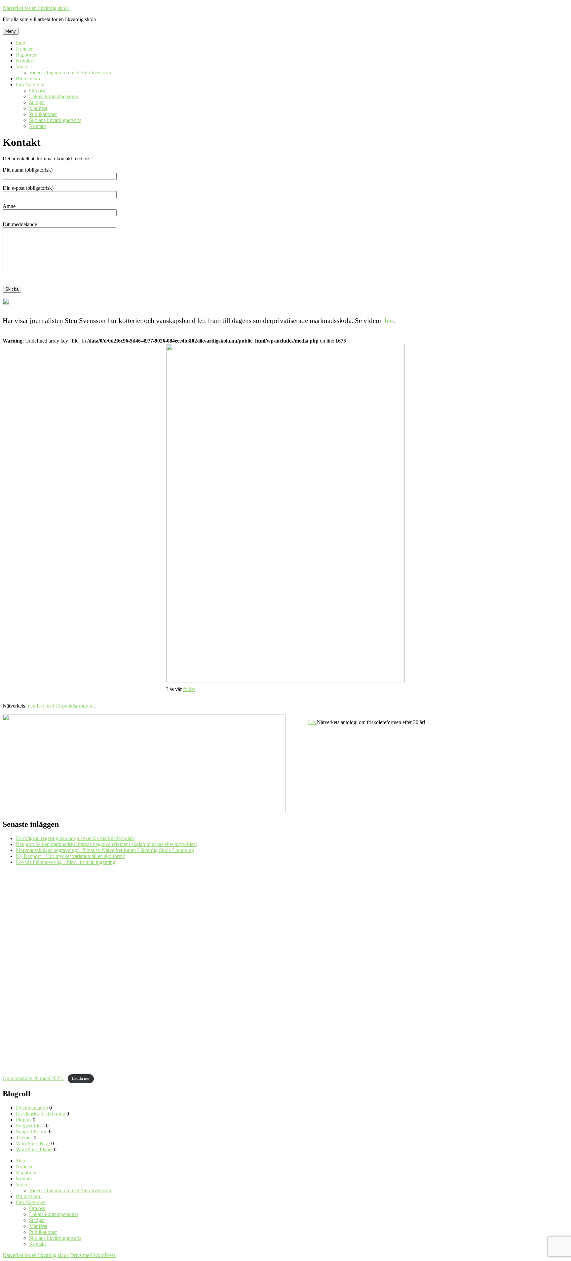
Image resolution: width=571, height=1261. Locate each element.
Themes (24, 1137)
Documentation (32, 1108)
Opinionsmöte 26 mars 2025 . (33, 1078)
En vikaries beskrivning (40, 1114)
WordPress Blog (33, 1143)
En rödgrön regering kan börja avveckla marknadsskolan (75, 838)
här (389, 321)
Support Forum (32, 1131)
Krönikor (25, 60)
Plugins (23, 1119)
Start (20, 43)
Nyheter (24, 49)
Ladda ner (81, 1079)
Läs (312, 722)
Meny (10, 31)
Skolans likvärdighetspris (55, 120)
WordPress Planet (34, 1149)
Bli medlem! (29, 78)
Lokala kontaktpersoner (53, 96)
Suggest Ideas (30, 1125)
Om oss (37, 90)
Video (22, 66)
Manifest (38, 108)
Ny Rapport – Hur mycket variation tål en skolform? (70, 856)
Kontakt (37, 126)
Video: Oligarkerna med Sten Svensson (70, 72)
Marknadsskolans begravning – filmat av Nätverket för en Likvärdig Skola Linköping (105, 850)
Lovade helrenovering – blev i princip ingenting (65, 862)
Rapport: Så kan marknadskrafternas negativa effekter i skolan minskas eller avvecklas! (106, 844)
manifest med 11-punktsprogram (60, 706)
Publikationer (43, 114)
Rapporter (26, 55)
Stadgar (37, 102)
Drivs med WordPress (93, 1255)
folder (189, 689)
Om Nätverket (31, 84)
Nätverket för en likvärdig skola (36, 8)
